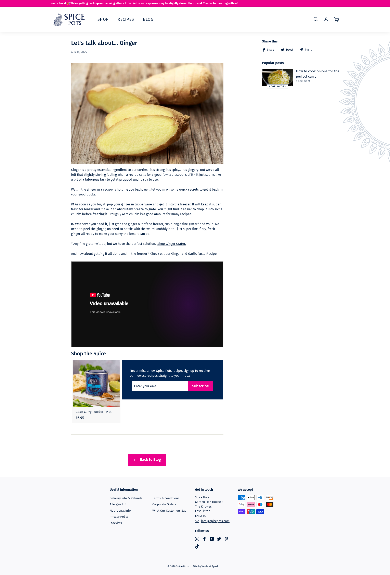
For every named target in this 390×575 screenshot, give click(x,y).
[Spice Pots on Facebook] (204, 538)
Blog (148, 19)
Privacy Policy (119, 517)
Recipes (126, 19)
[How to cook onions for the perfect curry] (277, 77)
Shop (103, 19)
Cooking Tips (277, 86)
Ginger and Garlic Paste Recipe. (194, 254)
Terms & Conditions (165, 498)
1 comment (303, 81)
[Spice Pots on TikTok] (197, 546)
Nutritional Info (120, 510)
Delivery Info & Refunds (126, 498)
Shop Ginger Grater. (171, 244)
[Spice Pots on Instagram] (197, 538)
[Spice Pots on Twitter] (219, 538)
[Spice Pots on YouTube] (212, 538)
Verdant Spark (210, 566)
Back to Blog (150, 459)
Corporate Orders (164, 504)
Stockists (116, 523)
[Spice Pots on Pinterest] (226, 538)
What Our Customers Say (169, 510)
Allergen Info (118, 504)
